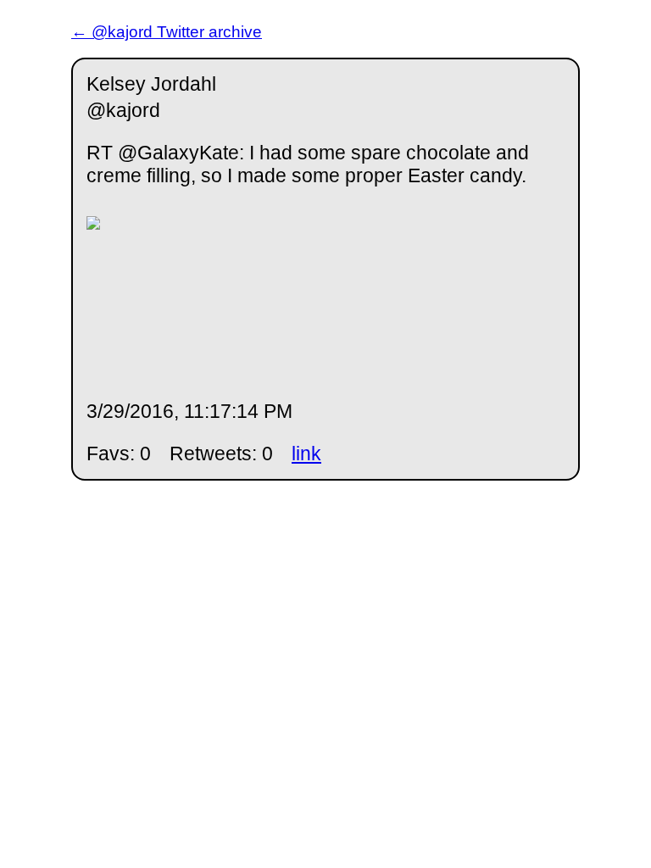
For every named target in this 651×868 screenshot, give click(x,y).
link (306, 453)
